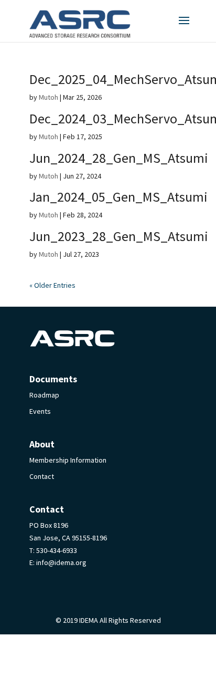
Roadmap (44, 395)
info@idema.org (61, 562)
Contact (41, 476)
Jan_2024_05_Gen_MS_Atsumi (118, 196)
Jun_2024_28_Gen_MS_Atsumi (118, 157)
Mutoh (48, 97)
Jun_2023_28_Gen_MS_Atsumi (118, 236)
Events (40, 411)
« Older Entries (52, 285)
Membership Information (67, 460)
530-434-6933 (56, 550)
